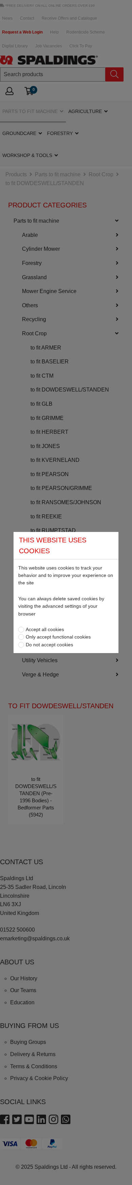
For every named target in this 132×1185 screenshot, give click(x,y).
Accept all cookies (45, 629)
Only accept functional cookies (58, 637)
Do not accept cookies (49, 644)
